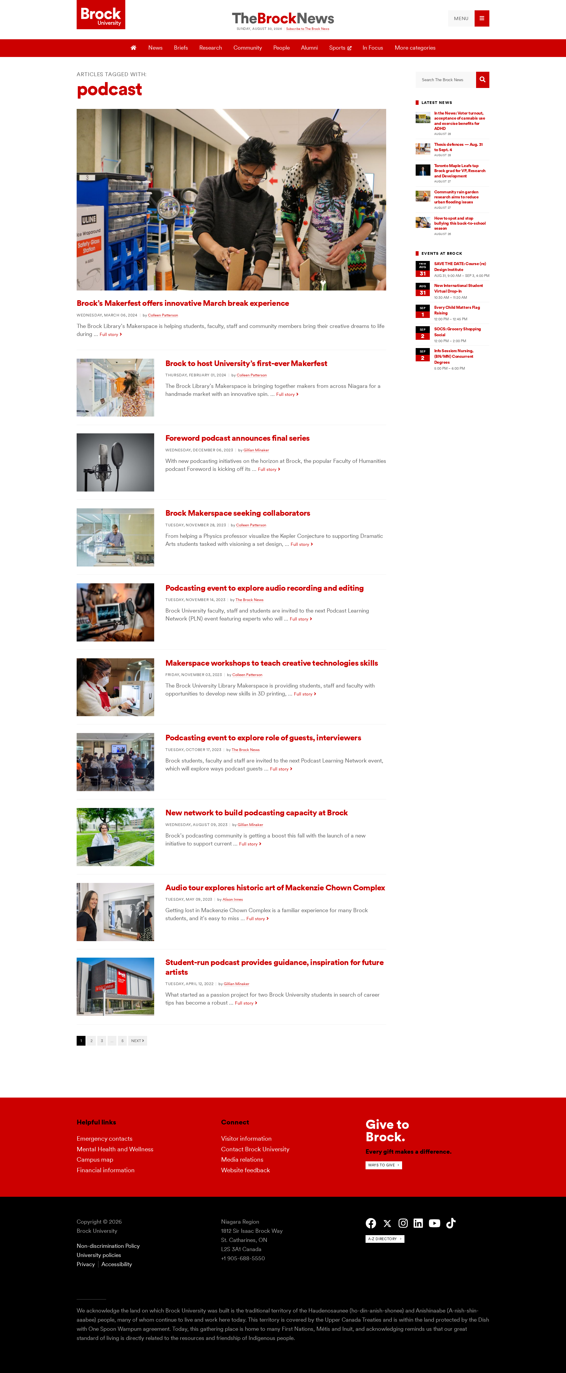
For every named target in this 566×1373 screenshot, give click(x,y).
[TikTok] (450, 1223)
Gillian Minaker (256, 450)
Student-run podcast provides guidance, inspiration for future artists (274, 967)
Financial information (106, 1170)
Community (247, 47)
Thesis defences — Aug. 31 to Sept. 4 (458, 147)
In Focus (373, 47)
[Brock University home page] (101, 15)
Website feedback (245, 1170)
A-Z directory (382, 1239)
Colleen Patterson (163, 315)
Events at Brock (442, 253)
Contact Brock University (255, 1149)
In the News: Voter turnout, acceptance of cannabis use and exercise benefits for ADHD (459, 120)
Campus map (95, 1159)
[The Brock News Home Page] (283, 18)
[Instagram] (403, 1223)
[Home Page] (134, 48)
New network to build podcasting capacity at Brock (256, 812)
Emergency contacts (104, 1138)
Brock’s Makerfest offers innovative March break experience (183, 303)
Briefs (181, 47)
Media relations (242, 1159)
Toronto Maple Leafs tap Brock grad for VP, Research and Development (460, 171)
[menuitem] (468, 18)
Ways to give (381, 1165)
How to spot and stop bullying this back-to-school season (460, 223)
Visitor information (246, 1138)
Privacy (86, 1264)
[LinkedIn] (418, 1223)
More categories (415, 47)
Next (136, 1040)
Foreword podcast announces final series (237, 438)
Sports (337, 47)
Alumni (309, 47)
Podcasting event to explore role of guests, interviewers (263, 737)
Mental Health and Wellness (115, 1149)
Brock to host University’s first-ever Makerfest (246, 363)
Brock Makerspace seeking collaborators (237, 513)
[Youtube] (434, 1223)
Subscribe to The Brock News (307, 29)
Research (210, 47)
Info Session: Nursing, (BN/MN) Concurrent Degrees (454, 356)
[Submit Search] (482, 80)
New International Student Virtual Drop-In (458, 288)
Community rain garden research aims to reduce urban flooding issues (456, 197)
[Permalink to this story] (231, 288)
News (155, 47)
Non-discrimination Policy (108, 1246)
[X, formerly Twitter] (387, 1223)
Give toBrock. (387, 1130)
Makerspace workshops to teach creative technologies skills (271, 663)
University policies (99, 1255)
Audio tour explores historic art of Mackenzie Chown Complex (275, 887)
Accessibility (116, 1264)
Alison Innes (233, 899)
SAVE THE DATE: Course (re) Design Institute (460, 266)
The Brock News (250, 599)
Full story (109, 334)
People (281, 47)
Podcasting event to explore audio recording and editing (264, 588)
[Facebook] (371, 1223)
